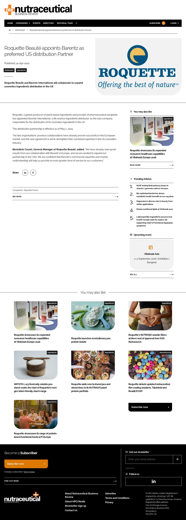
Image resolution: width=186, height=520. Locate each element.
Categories (22, 23)
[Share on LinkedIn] (25, 173)
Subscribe (155, 23)
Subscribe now (139, 407)
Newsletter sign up (75, 505)
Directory (48, 23)
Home (10, 23)
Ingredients (21, 70)
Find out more (11, 481)
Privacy (109, 502)
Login (173, 23)
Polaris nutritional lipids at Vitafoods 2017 (154, 209)
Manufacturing (165, 352)
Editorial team (65, 23)
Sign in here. (29, 472)
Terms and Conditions (117, 498)
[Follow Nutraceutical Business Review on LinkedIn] (153, 482)
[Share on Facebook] (33, 173)
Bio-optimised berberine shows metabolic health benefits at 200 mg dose (155, 195)
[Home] (10, 30)
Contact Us (71, 510)
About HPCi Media (75, 501)
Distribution (9, 70)
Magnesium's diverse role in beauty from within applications (154, 203)
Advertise (110, 493)
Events (36, 23)
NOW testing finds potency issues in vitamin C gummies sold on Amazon (152, 187)
